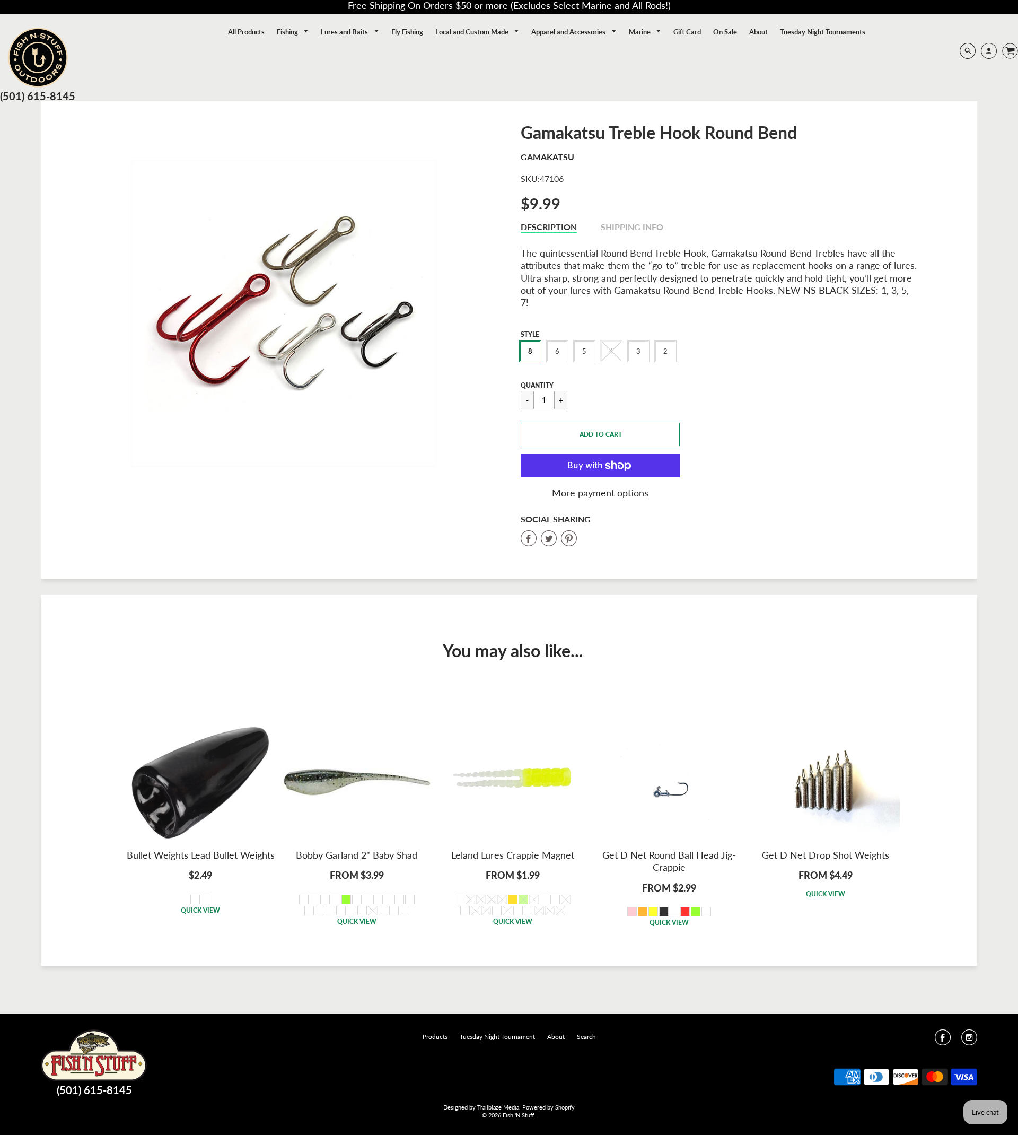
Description (549, 227)
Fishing (288, 32)
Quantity (537, 385)
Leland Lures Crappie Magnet (512, 855)
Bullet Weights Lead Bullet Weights (201, 855)
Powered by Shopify (548, 1107)
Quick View (200, 910)
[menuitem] (246, 31)
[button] (600, 434)
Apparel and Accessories (569, 32)
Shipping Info (632, 227)
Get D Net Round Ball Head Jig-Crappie (669, 861)
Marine (640, 32)
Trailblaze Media (498, 1107)
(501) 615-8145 (37, 96)
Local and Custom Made (472, 32)
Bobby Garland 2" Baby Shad (356, 855)
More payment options (600, 493)
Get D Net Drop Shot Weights (825, 855)
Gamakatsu (547, 157)
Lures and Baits (345, 32)
